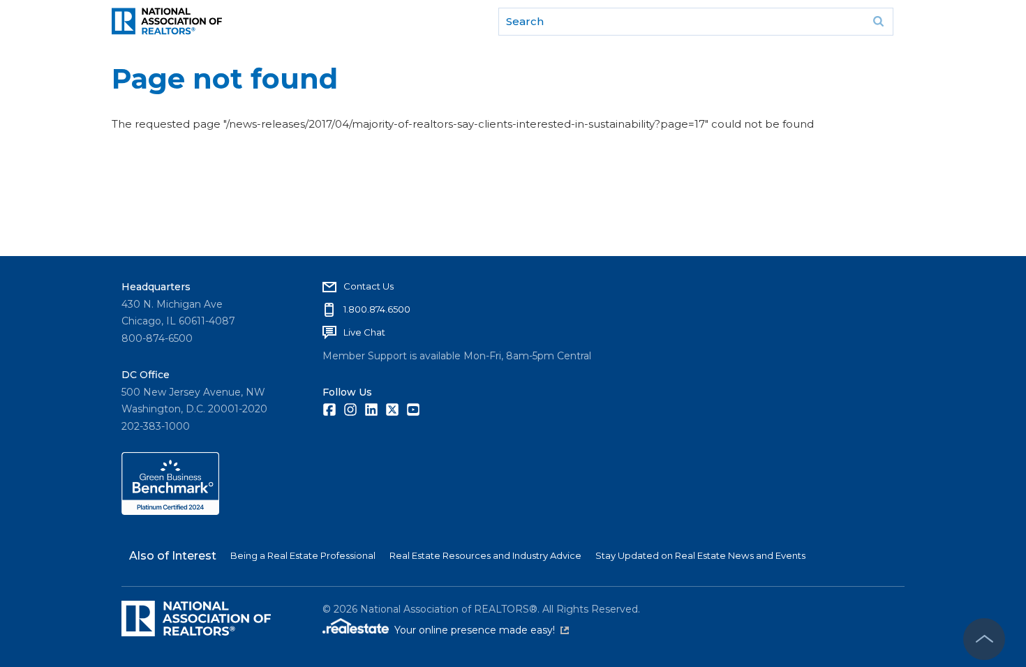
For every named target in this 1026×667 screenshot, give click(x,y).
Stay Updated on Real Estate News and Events (700, 555)
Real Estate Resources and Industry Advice (485, 555)
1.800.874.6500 (376, 309)
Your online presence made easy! (481, 630)
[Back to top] (984, 639)
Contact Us (368, 286)
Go (878, 22)
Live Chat (364, 332)
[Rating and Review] (170, 511)
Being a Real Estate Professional (303, 555)
